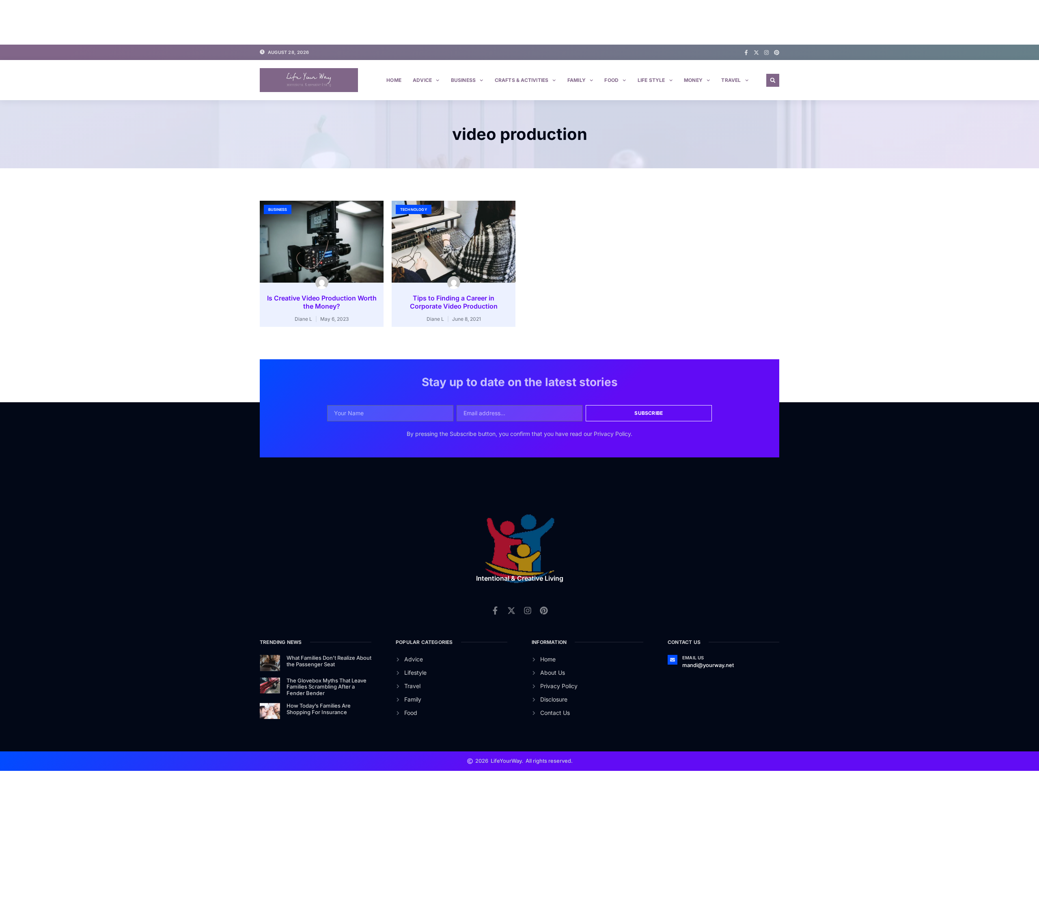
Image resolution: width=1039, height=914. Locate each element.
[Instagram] (766, 52)
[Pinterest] (776, 52)
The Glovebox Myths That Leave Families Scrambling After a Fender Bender (326, 686)
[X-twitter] (756, 52)
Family (576, 80)
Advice (422, 80)
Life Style (651, 80)
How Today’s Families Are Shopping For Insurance (319, 708)
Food (611, 80)
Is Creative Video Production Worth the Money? (322, 302)
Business (463, 80)
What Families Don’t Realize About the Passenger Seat (329, 660)
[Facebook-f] (746, 52)
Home (393, 80)
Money (693, 80)
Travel (731, 80)
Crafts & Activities (522, 80)
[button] (772, 80)
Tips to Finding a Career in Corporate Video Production (454, 302)
